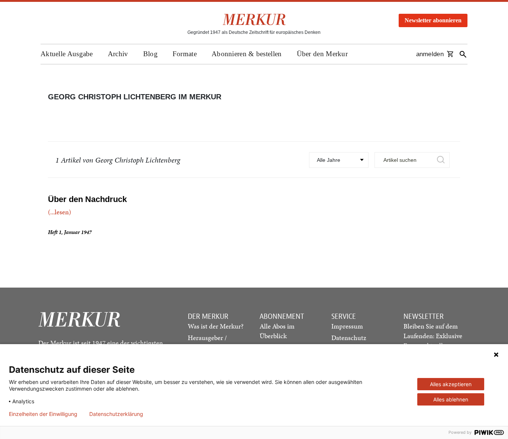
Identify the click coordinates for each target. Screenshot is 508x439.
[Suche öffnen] (463, 54)
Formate (185, 54)
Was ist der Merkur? (216, 326)
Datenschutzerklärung (116, 414)
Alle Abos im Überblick (277, 330)
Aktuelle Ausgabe (67, 54)
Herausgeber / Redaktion (207, 342)
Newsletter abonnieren (433, 20)
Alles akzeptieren (451, 384)
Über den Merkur (322, 54)
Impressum (347, 326)
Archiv (118, 54)
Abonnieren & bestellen (247, 54)
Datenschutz (348, 337)
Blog (150, 54)
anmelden (430, 54)
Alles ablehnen (450, 399)
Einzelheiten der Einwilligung (43, 414)
